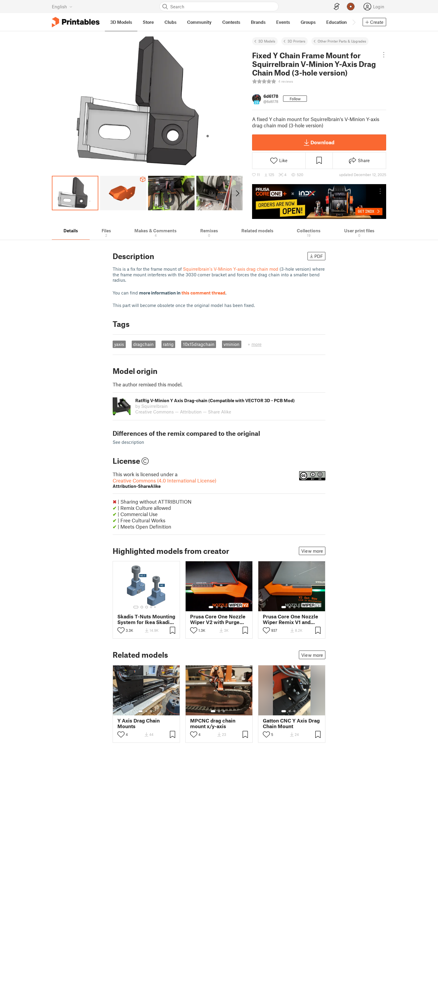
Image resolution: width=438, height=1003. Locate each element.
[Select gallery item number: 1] (135, 607)
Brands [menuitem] (258, 22)
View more (312, 551)
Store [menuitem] (148, 22)
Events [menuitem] (283, 22)
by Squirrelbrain (151, 406)
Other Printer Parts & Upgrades (342, 41)
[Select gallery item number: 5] (155, 607)
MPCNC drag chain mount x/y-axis (212, 723)
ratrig (168, 344)
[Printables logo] (76, 22)
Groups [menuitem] (308, 22)
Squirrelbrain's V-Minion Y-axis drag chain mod (230, 269)
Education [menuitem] (336, 22)
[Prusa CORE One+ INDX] (319, 201)
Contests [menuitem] (231, 22)
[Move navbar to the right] (354, 22)
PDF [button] (318, 256)
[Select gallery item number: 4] (151, 607)
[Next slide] (237, 193)
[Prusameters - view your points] (351, 6)
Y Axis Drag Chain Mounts (138, 723)
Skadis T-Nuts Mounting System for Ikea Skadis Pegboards (146, 619)
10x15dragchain (199, 344)
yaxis (119, 344)
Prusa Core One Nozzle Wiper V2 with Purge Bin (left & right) (218, 619)
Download (322, 142)
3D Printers (296, 41)
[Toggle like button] (121, 630)
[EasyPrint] (336, 6)
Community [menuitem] (199, 22)
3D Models (266, 41)
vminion (231, 344)
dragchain (143, 344)
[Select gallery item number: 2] (142, 607)
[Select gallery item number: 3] (146, 607)
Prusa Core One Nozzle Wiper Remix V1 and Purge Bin (290, 619)
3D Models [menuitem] (121, 22)
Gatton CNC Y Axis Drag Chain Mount (291, 723)
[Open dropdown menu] (383, 54)
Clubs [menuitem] (170, 22)
